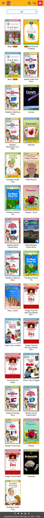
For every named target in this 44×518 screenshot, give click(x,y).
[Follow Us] (34, 3)
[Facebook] (15, 513)
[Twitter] (18, 513)
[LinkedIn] (22, 513)
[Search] (29, 3)
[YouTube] (25, 513)
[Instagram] (29, 513)
